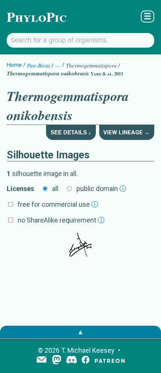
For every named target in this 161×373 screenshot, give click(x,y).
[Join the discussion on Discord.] (71, 360)
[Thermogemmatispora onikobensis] (80, 245)
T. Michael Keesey (88, 350)
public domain (101, 189)
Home (14, 65)
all (55, 189)
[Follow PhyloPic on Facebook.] (85, 360)
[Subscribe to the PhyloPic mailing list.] (41, 360)
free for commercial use (58, 204)
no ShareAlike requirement (61, 220)
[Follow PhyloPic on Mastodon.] (56, 360)
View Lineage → (126, 132)
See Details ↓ (71, 132)
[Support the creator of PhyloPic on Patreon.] (110, 360)
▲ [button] (80, 332)
